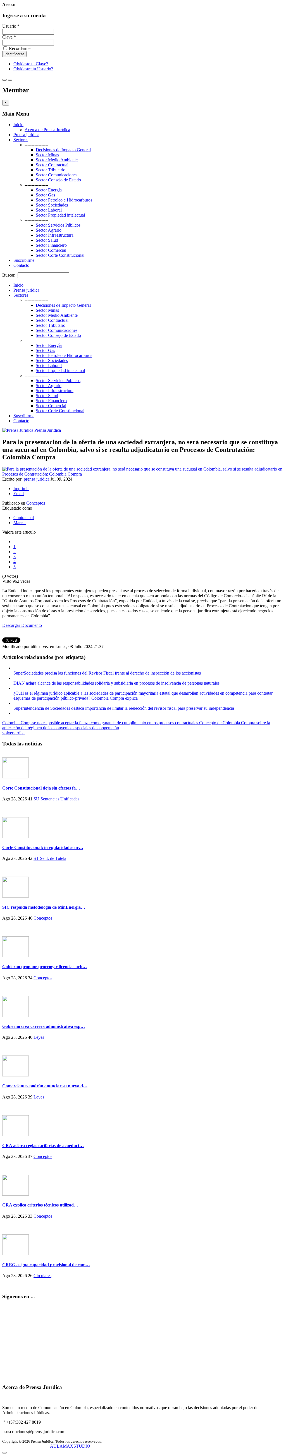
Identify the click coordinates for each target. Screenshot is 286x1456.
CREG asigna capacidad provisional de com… (46, 1264)
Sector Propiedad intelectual (60, 215)
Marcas (19, 522)
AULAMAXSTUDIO (70, 1446)
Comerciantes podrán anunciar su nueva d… (44, 1085)
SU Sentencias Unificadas (56, 799)
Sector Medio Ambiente (57, 159)
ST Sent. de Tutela (50, 858)
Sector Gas (45, 195)
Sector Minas (47, 154)
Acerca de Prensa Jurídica (47, 129)
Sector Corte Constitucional (60, 255)
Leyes (39, 1037)
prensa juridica (36, 479)
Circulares (42, 1275)
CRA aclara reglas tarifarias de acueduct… (43, 1145)
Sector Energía (49, 190)
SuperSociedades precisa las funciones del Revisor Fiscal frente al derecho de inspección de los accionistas (107, 673)
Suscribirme (23, 260)
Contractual (23, 517)
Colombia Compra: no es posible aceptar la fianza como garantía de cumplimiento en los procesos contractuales (100, 722)
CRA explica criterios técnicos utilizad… (40, 1205)
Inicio (18, 124)
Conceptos (35, 503)
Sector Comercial (51, 250)
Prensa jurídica (26, 134)
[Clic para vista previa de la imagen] (143, 474)
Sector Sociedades (52, 205)
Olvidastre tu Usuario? (33, 68)
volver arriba (13, 732)
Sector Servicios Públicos (58, 225)
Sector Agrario (48, 230)
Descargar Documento (22, 625)
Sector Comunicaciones (56, 174)
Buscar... (10, 275)
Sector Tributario (50, 169)
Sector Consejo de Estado (58, 179)
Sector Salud (47, 240)
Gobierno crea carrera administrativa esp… (43, 1026)
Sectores (20, 139)
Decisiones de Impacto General (63, 149)
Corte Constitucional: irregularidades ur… (42, 847)
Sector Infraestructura (54, 235)
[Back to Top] (4, 1452)
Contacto (21, 265)
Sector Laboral (49, 210)
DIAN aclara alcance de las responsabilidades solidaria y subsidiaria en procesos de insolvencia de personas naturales (116, 683)
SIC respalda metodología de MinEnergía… (43, 907)
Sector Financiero (51, 245)
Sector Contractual (52, 164)
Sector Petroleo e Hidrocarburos (64, 200)
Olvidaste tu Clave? (30, 63)
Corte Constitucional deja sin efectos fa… (41, 788)
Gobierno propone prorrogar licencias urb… (44, 966)
